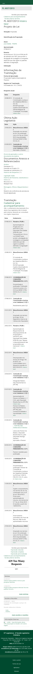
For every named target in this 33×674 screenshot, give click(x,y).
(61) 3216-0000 (23, 648)
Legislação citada (9, 176)
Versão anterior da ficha (12, 19)
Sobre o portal (16, 660)
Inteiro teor (16, 113)
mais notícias (23, 594)
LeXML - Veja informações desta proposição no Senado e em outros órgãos (15, 624)
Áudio (7, 610)
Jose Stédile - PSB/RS (10, 44)
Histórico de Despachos (11, 172)
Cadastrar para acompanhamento (15, 17)
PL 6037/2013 (8, 8)
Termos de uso (16, 664)
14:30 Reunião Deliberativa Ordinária (20, 427)
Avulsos (6, 164)
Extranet (16, 671)
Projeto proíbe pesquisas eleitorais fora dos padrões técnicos (16, 588)
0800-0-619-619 (17, 647)
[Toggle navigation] (3, 2)
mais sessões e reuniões (20, 615)
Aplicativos (16, 667)
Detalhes (8, 611)
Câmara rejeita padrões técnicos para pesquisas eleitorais (14, 581)
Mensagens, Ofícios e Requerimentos (15, 187)
